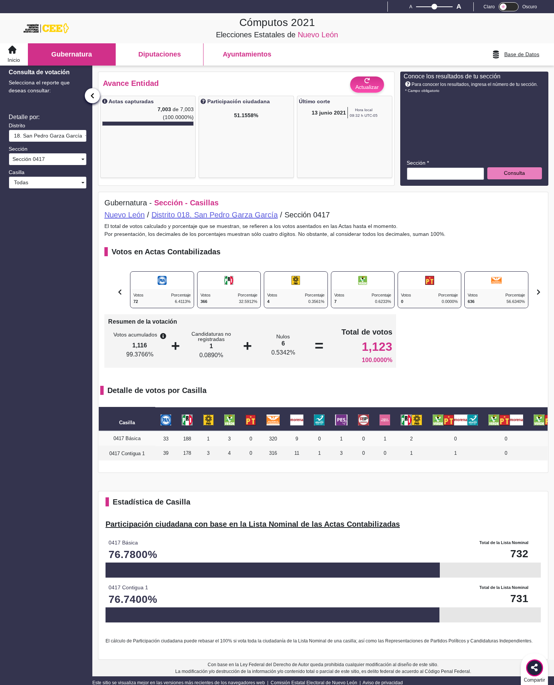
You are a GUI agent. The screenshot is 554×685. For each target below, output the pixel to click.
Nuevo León (124, 215)
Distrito (17, 125)
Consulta (514, 173)
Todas (19, 182)
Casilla (16, 172)
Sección (18, 149)
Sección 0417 (28, 159)
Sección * (418, 163)
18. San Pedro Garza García (46, 136)
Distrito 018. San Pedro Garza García (215, 215)
